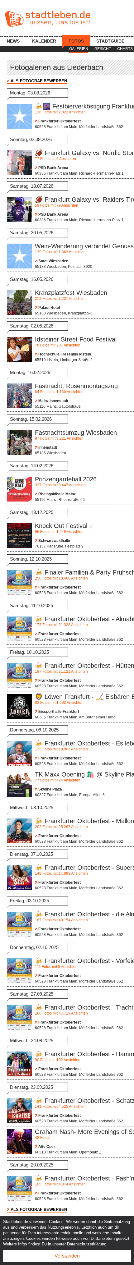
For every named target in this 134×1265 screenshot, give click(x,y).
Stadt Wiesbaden (52, 261)
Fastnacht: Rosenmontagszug (76, 386)
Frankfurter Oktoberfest (59, 121)
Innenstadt (47, 447)
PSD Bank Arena (52, 168)
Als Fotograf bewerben (39, 81)
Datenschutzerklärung (86, 1244)
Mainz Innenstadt (52, 401)
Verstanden (67, 1255)
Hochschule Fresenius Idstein (64, 354)
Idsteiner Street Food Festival (76, 339)
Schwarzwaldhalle (53, 541)
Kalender (44, 41)
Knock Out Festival (61, 525)
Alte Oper (46, 1146)
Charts (125, 49)
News (13, 41)
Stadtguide (110, 41)
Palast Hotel (48, 307)
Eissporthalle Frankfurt (58, 711)
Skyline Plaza (49, 789)
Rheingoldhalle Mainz (56, 494)
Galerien (78, 49)
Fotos (76, 41)
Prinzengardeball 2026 (66, 479)
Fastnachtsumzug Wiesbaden (76, 432)
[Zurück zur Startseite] (47, 19)
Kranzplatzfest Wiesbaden (71, 292)
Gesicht (102, 49)
